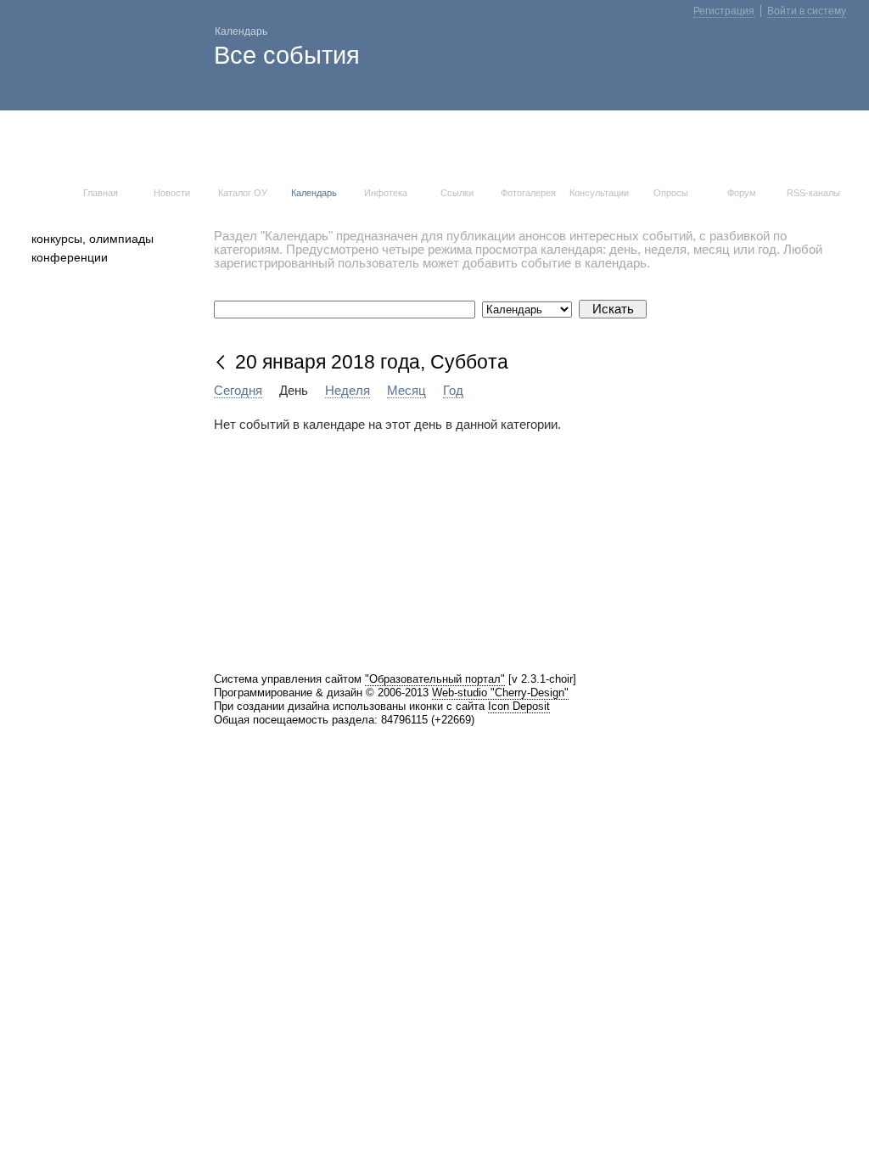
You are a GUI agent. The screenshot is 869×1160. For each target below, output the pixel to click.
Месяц (406, 390)
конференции (69, 257)
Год (453, 390)
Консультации (599, 193)
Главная (100, 193)
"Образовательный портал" (435, 679)
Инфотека (385, 193)
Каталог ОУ (242, 193)
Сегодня (238, 390)
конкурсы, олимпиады (92, 238)
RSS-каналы (813, 193)
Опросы (670, 193)
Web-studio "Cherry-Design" (500, 692)
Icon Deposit (519, 706)
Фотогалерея (528, 193)
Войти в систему (806, 11)
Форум (741, 193)
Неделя (347, 390)
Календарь (314, 193)
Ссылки (457, 193)
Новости (172, 193)
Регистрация (723, 11)
